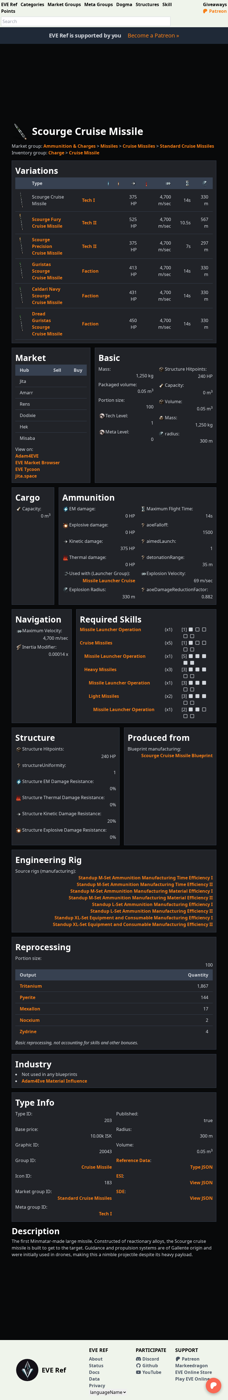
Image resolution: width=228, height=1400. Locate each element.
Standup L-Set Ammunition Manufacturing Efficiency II (151, 911)
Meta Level (116, 432)
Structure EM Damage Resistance (57, 781)
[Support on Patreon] (213, 1385)
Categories (32, 4)
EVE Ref (9, 4)
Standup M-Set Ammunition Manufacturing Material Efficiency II (141, 898)
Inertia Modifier (38, 647)
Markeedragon (191, 1366)
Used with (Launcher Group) (99, 573)
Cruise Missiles (139, 146)
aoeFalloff (157, 525)
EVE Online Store (193, 1372)
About (96, 1359)
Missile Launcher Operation (110, 629)
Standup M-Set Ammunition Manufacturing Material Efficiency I (141, 891)
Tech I (88, 200)
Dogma (124, 4)
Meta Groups (98, 4)
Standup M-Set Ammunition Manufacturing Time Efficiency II (145, 884)
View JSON (201, 1183)
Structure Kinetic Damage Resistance (61, 814)
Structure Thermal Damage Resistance (62, 797)
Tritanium (31, 986)
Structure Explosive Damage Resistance (63, 830)
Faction (90, 271)
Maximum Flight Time (169, 509)
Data (94, 1379)
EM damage (81, 509)
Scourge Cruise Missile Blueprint (177, 755)
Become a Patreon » (153, 35)
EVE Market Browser (37, 463)
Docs (94, 1372)
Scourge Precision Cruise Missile (47, 246)
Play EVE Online (192, 1379)
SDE (120, 1191)
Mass (170, 418)
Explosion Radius (87, 589)
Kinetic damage (85, 541)
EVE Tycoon (27, 469)
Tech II (89, 223)
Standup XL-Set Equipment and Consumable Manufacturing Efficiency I (133, 918)
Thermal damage (87, 557)
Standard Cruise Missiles (187, 146)
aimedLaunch (161, 541)
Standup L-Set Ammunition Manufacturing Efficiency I (152, 904)
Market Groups (64, 4)
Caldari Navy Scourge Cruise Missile (47, 295)
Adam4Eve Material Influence (54, 1081)
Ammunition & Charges (69, 146)
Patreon (217, 11)
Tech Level (116, 416)
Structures (147, 4)
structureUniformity (43, 765)
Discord (150, 1359)
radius (171, 434)
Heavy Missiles (100, 669)
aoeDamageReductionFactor (177, 589)
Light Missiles (104, 696)
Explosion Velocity (165, 573)
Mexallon (30, 1009)
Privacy (97, 1386)
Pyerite (27, 997)
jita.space (26, 476)
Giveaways (215, 4)
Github (149, 1366)
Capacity (174, 385)
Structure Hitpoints (185, 369)
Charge (56, 153)
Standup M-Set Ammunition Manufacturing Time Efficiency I (145, 878)
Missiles (109, 146)
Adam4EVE (27, 456)
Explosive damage (88, 525)
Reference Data (133, 1160)
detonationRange (165, 557)
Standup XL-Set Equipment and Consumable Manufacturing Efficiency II (133, 924)
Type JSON (201, 1167)
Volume (173, 401)
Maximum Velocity (41, 631)
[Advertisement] (114, 83)
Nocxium (30, 1020)
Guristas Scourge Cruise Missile (47, 271)
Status (96, 1366)
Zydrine (28, 1031)
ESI (119, 1176)
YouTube (151, 1372)
